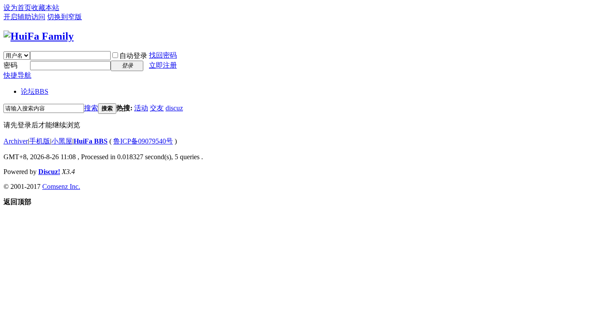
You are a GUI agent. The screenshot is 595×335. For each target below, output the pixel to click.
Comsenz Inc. (61, 186)
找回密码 (163, 55)
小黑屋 (61, 141)
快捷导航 (17, 75)
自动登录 (133, 55)
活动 (141, 108)
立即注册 (163, 65)
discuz (174, 108)
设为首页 (17, 7)
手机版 (39, 141)
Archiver (15, 141)
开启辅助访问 (24, 17)
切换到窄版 (64, 17)
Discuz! (49, 171)
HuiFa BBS (91, 141)
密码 (10, 65)
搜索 (91, 108)
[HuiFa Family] (38, 36)
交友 (157, 108)
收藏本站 (45, 7)
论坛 (34, 91)
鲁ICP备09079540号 (143, 141)
